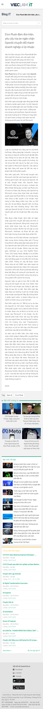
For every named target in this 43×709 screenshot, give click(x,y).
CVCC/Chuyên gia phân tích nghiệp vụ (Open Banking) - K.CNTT (21, 564)
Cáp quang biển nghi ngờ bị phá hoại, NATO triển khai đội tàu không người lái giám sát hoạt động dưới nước (26, 517)
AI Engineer (7, 593)
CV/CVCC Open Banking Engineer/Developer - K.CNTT (19, 555)
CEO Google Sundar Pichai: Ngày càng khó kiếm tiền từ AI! (12, 418)
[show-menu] (4, 4)
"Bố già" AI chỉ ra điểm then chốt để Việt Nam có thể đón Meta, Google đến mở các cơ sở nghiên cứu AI (27, 484)
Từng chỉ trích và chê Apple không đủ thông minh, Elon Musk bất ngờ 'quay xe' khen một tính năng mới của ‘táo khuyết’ (31, 445)
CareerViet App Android (17, 681)
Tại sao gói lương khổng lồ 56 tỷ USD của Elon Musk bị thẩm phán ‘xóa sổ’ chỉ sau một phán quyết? (31, 420)
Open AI (9, 395)
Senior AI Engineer (9, 621)
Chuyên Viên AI (8, 602)
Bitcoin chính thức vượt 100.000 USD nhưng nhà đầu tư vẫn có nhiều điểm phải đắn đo (26, 475)
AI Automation (8, 612)
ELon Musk (19, 395)
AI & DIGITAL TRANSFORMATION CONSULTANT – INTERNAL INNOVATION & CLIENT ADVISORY (20, 631)
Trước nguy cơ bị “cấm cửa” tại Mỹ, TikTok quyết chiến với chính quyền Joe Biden (26, 493)
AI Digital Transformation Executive (15, 583)
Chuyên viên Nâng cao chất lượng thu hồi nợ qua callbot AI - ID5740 (19, 640)
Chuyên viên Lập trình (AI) (12, 574)
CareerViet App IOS (17, 687)
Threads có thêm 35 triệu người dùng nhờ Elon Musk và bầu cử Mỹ (11, 443)
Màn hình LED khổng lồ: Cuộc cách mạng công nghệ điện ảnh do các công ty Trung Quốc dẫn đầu (26, 509)
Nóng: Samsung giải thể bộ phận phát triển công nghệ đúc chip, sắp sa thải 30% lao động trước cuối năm (27, 533)
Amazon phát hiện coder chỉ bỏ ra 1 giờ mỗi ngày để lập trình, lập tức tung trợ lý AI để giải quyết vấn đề (27, 466)
